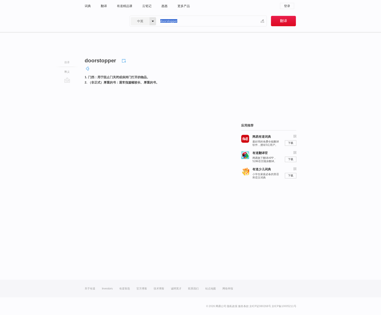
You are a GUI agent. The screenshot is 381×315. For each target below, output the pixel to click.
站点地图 (210, 288)
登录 (287, 6)
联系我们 (193, 288)
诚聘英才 (176, 288)
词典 (88, 6)
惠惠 (164, 6)
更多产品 (183, 6)
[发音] (88, 68)
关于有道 (90, 288)
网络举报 (227, 288)
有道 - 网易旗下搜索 (103, 21)
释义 (67, 71)
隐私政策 (232, 306)
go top (67, 80)
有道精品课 (124, 6)
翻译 (104, 6)
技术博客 (159, 288)
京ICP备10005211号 (284, 306)
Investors (107, 288)
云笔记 (146, 6)
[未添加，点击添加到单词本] (124, 60)
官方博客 (141, 288)
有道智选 (124, 288)
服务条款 (243, 306)
